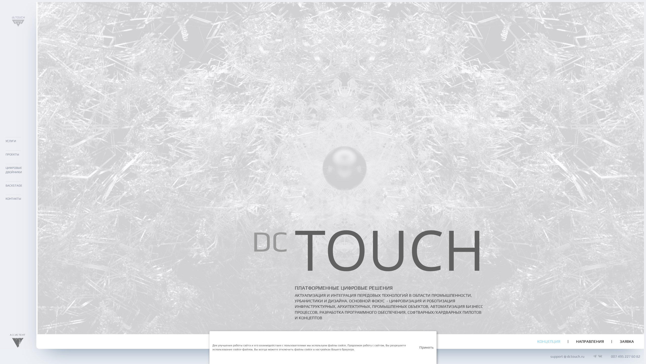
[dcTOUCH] (18, 25)
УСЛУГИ (11, 141)
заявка (627, 341)
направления (590, 341)
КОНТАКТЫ (13, 198)
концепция (548, 341)
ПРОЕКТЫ (12, 154)
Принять (426, 347)
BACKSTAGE (14, 185)
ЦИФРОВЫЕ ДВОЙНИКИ (14, 170)
